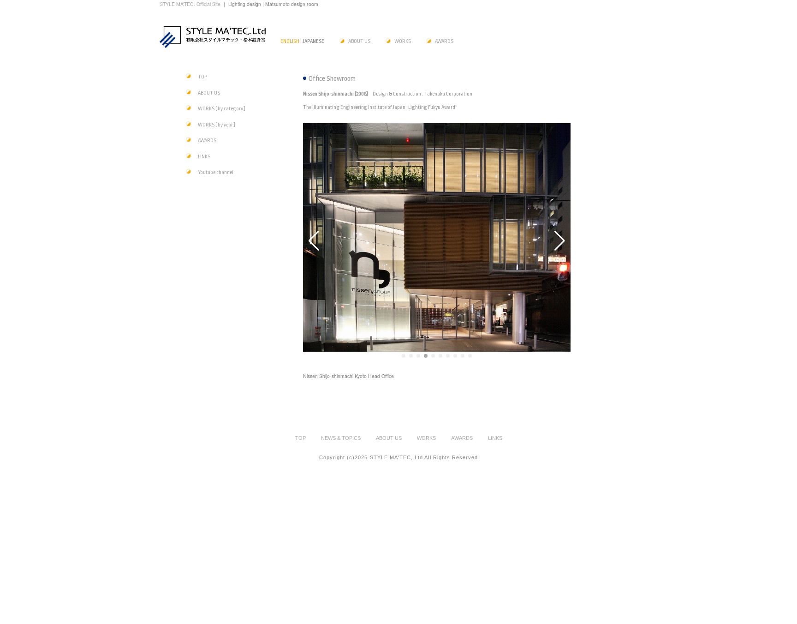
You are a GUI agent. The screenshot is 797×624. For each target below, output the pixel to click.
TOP (202, 77)
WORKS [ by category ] (221, 109)
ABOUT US (359, 41)
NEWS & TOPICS (341, 438)
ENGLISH (289, 41)
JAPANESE (313, 41)
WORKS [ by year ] (216, 125)
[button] (403, 356)
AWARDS (444, 41)
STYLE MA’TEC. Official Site (191, 3)
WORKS (402, 41)
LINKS (204, 157)
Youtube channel (215, 172)
